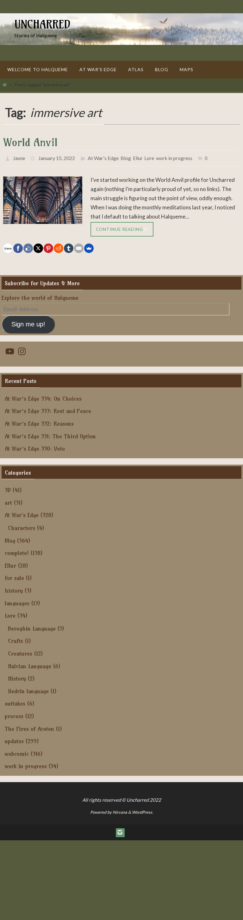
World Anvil (30, 142)
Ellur (137, 157)
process (14, 714)
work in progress (174, 157)
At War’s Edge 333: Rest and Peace (48, 409)
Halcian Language (29, 664)
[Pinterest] (48, 246)
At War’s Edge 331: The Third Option (50, 434)
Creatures (20, 651)
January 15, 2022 (56, 157)
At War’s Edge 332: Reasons (39, 421)
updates (14, 739)
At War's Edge (103, 157)
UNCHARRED (42, 24)
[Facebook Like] (28, 246)
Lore (149, 157)
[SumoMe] (89, 246)
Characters (21, 525)
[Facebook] (18, 246)
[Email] (79, 246)
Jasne (19, 157)
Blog (126, 157)
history (14, 588)
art (8, 500)
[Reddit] (58, 246)
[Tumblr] (68, 246)
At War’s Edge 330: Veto (35, 446)
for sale (14, 576)
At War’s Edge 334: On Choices (43, 396)
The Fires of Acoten (29, 726)
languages (17, 601)
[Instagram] (120, 830)
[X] (38, 246)
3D (8, 488)
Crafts (15, 639)
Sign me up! (28, 321)
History (17, 676)
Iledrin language (28, 689)
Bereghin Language (32, 626)
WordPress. (142, 810)
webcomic (17, 751)
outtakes (15, 701)
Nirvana (120, 810)
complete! (17, 551)
